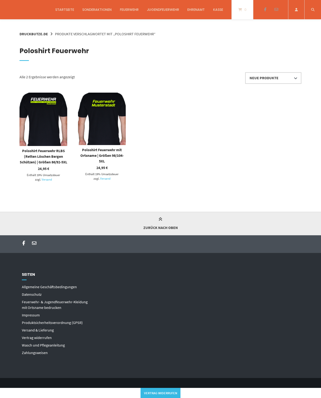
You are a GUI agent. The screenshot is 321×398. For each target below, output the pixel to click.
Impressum (31, 315)
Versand (47, 179)
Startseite (64, 9)
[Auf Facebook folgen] (265, 9)
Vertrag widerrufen (37, 337)
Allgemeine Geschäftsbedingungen (49, 286)
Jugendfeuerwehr (163, 9)
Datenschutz (32, 294)
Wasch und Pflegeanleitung (43, 345)
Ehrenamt (196, 9)
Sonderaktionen (97, 9)
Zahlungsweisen (35, 352)
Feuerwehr (129, 9)
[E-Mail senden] (276, 9)
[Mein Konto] (296, 9)
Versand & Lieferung (38, 330)
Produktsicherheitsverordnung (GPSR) (52, 322)
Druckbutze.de (34, 34)
